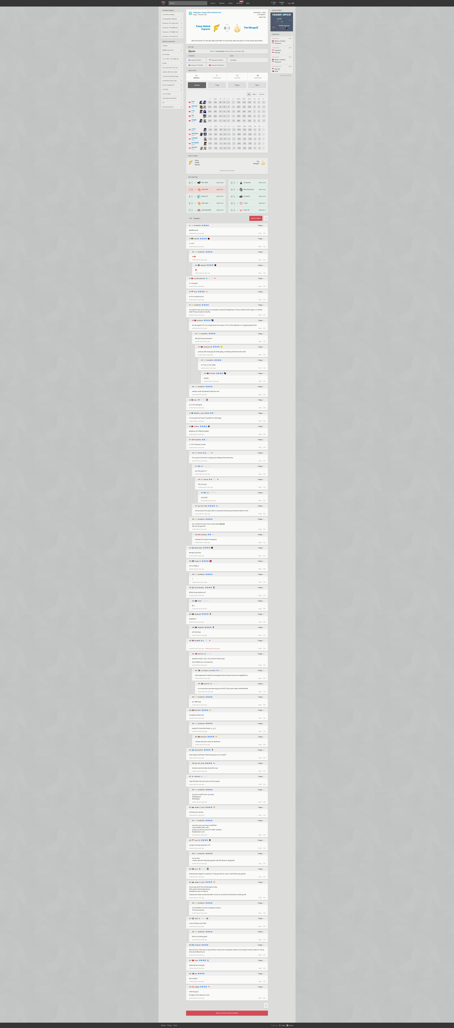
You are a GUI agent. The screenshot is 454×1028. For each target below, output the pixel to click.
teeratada (197, 640)
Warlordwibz (198, 548)
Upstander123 (207, 347)
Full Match (233, 60)
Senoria (200, 453)
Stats (247, 3)
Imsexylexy (198, 439)
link (264, 233)
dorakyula (198, 945)
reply (259, 233)
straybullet (198, 614)
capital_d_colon (200, 807)
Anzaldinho (197, 225)
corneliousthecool (199, 278)
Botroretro (198, 710)
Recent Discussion (168, 41)
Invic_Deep (204, 506)
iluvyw (199, 601)
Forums (212, 3)
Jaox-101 (197, 840)
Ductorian (200, 320)
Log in (290, 3)
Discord (290, 1025)
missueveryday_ (199, 587)
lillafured (197, 776)
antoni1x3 (201, 654)
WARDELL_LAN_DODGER (201, 413)
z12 (202, 466)
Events (230, 3)
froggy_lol (198, 561)
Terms (175, 1025)
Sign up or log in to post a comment (227, 1013)
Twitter (283, 1025)
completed (275, 34)
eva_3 (195, 400)
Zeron (196, 960)
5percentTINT (199, 750)
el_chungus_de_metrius (208, 670)
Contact (163, 1025)
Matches (222, 3)
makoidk (196, 238)
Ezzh (195, 292)
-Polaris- (196, 426)
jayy (196, 973)
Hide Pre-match (256, 218)
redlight (197, 987)
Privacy (169, 1025)
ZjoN (196, 918)
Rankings (239, 2)
